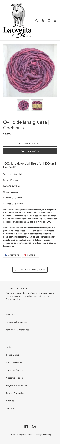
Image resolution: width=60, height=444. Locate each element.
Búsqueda (10, 314)
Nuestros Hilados (14, 378)
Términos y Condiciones (17, 329)
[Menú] (55, 20)
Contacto (10, 408)
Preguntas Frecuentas (16, 322)
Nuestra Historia (14, 362)
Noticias (10, 400)
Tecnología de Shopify (42, 435)
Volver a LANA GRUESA (32, 270)
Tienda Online (12, 355)
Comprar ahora (30, 151)
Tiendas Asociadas (15, 393)
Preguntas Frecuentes (16, 385)
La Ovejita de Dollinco (24, 435)
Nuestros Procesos (15, 370)
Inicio (8, 347)
